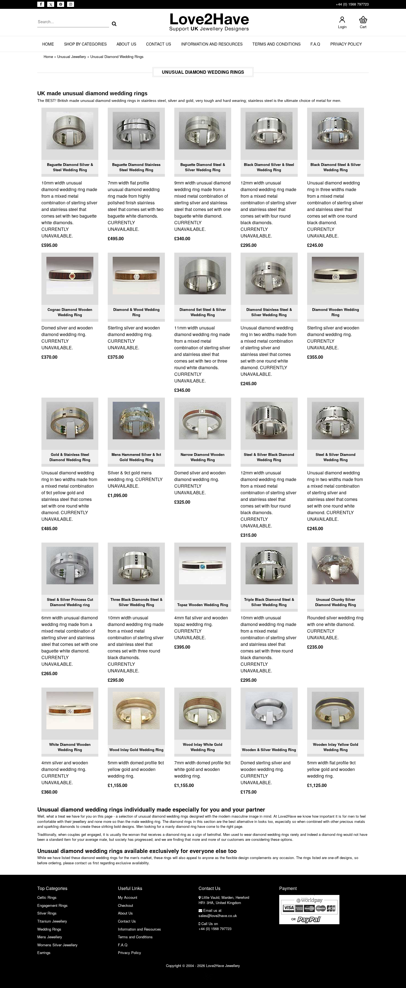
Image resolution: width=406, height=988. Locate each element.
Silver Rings (47, 913)
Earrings (44, 952)
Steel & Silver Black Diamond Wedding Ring (269, 457)
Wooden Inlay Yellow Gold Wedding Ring (335, 747)
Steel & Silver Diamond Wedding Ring (335, 457)
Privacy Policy (346, 44)
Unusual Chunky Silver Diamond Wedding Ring (335, 602)
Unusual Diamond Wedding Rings (117, 56)
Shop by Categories (85, 44)
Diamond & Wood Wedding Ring (136, 312)
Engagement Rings (52, 905)
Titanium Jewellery (52, 921)
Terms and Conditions (276, 44)
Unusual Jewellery (71, 56)
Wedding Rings (49, 929)
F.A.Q (315, 44)
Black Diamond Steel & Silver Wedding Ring (335, 167)
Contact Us (158, 44)
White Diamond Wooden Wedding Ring (70, 747)
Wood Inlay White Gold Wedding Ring (202, 747)
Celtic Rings (47, 897)
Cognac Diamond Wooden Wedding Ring (70, 312)
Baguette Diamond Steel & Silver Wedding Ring (202, 167)
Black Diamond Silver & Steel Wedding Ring (269, 167)
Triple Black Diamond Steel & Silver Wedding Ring (269, 602)
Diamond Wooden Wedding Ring (335, 312)
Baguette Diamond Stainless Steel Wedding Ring (136, 167)
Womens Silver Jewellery (57, 944)
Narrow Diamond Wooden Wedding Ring (203, 457)
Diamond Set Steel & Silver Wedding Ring (203, 312)
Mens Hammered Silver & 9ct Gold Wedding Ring (136, 457)
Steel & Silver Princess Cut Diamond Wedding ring (70, 602)
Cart (363, 26)
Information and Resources (211, 44)
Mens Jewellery (49, 936)
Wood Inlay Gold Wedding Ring (136, 749)
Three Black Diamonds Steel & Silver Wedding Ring (136, 602)
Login (342, 26)
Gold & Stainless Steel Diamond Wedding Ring (69, 457)
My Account (127, 897)
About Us (126, 44)
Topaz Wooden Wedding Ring (202, 604)
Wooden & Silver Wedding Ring (269, 749)
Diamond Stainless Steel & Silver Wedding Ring (269, 312)
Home (48, 44)
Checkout (125, 905)
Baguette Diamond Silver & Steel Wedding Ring (70, 167)
